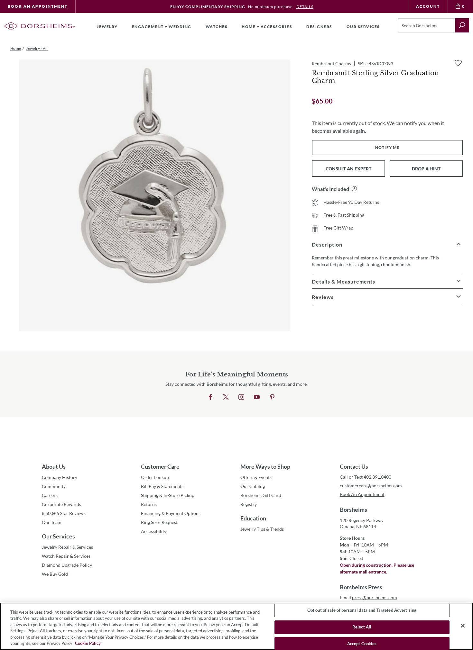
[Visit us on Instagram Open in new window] (241, 397)
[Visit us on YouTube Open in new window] (257, 397)
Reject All (361, 626)
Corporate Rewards (61, 504)
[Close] (463, 626)
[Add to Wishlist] (458, 63)
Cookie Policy (88, 643)
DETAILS (304, 6)
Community (54, 486)
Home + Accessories (267, 26)
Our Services (58, 536)
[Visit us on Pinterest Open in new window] (272, 397)
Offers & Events (256, 477)
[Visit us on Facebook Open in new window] (210, 397)
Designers (319, 26)
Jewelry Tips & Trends (262, 529)
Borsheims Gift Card (260, 495)
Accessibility (153, 531)
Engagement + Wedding (161, 26)
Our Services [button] (363, 26)
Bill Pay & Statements (162, 486)
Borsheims (353, 509)
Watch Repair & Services (66, 556)
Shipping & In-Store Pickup (167, 495)
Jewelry (107, 26)
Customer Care (160, 466)
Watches (217, 26)
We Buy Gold (55, 574)
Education (253, 518)
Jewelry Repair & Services (67, 547)
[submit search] (462, 25)
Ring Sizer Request (159, 522)
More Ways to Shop (265, 466)
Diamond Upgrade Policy (67, 565)
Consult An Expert (348, 168)
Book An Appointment (38, 6)
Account (428, 6)
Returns (149, 504)
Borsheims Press (361, 587)
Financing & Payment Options (170, 513)
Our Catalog (252, 486)
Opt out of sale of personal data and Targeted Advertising (361, 610)
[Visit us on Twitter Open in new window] (226, 397)
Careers (50, 495)
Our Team (51, 522)
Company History (59, 477)
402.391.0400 (377, 477)
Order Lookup (155, 477)
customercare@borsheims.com (371, 485)
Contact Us (354, 466)
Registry (248, 504)
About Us (54, 466)
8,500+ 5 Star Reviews (64, 513)
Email (368, 597)
